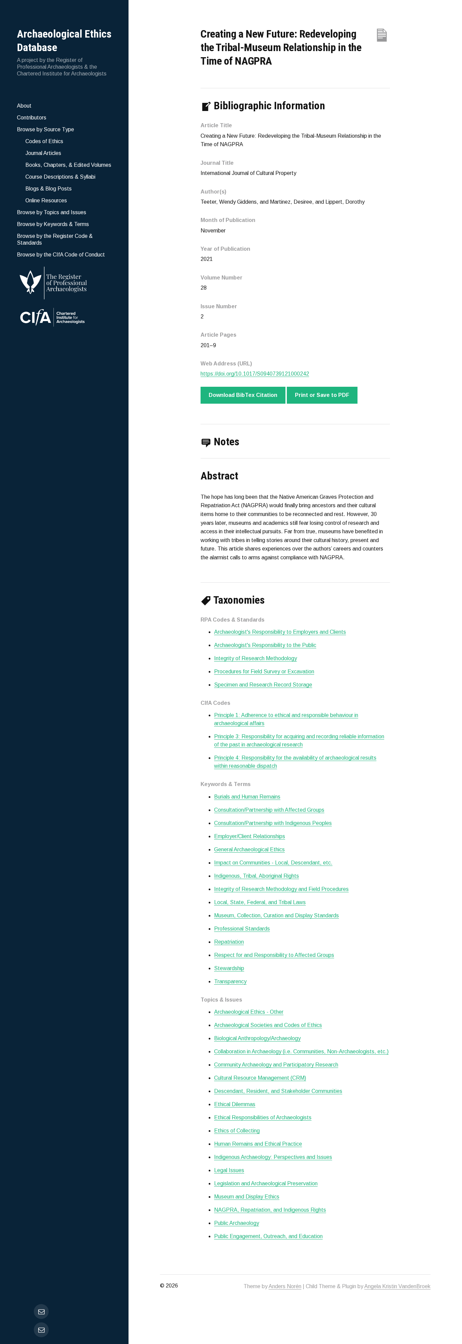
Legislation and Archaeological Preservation (266, 1183)
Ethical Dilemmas (234, 1104)
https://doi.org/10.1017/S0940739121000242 (255, 374)
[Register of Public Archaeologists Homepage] (64, 281)
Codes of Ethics (44, 141)
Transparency (230, 981)
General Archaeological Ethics (249, 849)
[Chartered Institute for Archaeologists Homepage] (64, 318)
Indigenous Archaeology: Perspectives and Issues (273, 1157)
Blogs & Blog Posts (48, 189)
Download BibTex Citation (243, 395)
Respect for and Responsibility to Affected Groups (274, 955)
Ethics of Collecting (237, 1131)
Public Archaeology (236, 1223)
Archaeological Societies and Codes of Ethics (268, 1025)
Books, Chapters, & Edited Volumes (68, 165)
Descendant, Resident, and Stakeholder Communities (278, 1091)
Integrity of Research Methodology (255, 658)
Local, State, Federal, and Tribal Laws (260, 902)
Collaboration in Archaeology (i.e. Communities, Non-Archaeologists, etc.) (301, 1051)
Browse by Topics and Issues (51, 212)
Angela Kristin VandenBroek (397, 1286)
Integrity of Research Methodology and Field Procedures (281, 889)
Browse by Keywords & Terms (53, 224)
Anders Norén (285, 1286)
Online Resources (46, 200)
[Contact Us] (41, 1329)
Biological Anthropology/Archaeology (257, 1038)
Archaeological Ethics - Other (248, 1012)
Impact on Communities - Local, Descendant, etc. (273, 863)
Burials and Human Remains (247, 797)
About (24, 106)
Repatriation (229, 942)
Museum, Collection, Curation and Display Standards (276, 915)
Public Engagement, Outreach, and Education (268, 1236)
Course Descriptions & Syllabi (60, 177)
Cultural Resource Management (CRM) (260, 1078)
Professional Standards (242, 929)
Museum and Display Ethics (246, 1197)
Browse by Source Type (45, 129)
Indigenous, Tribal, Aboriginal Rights (256, 876)
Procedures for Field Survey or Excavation (264, 671)
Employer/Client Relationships (249, 836)
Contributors (31, 117)
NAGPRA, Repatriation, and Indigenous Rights (270, 1210)
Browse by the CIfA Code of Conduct (61, 254)
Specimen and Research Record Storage (263, 685)
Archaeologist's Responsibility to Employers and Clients (280, 632)
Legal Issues (229, 1170)
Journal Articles (43, 153)
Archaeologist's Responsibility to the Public (265, 645)
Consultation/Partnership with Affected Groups (269, 810)
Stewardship (229, 968)
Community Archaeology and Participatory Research (276, 1065)
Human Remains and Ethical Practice (258, 1144)
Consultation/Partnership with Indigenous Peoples (273, 823)
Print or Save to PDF (322, 395)
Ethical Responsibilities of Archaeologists (262, 1117)
